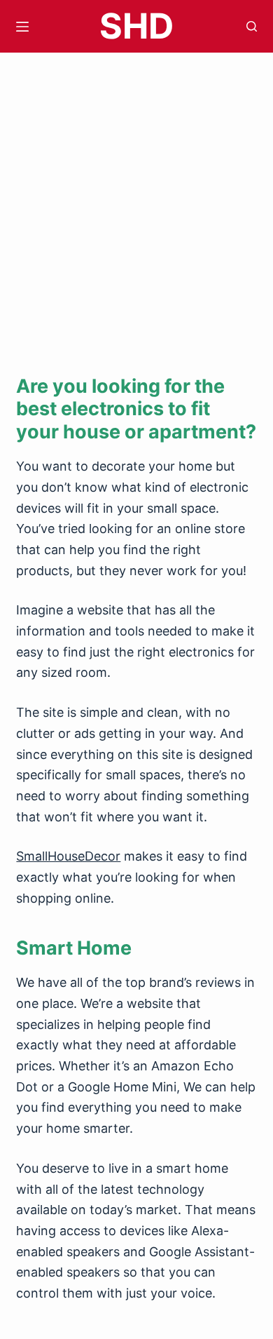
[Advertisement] (136, 196)
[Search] (251, 26)
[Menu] (22, 26)
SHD (136, 26)
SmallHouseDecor (68, 856)
